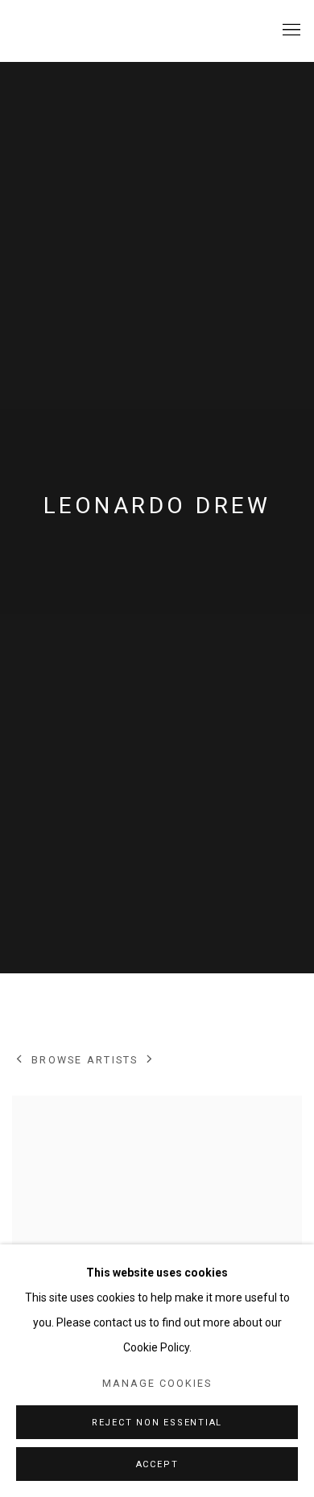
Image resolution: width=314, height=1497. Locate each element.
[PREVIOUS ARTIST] (19, 1060)
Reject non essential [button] (157, 1422)
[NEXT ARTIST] (150, 1060)
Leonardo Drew (157, 505)
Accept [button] (157, 1464)
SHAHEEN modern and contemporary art (108, 30)
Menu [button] (290, 31)
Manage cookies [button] (157, 1383)
